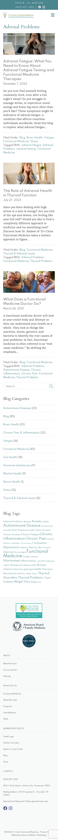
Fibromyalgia (20, 552)
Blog (22, 137)
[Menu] (53, 15)
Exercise (8, 552)
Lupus (6, 565)
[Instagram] (10, 810)
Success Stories (10, 670)
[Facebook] (5, 810)
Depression (11, 547)
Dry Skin (38, 547)
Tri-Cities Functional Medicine (25, 832)
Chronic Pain (30, 373)
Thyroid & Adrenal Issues (19, 253)
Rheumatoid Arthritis (14, 573)
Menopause (16, 565)
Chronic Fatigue (30, 534)
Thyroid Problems (41, 261)
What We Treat (10, 700)
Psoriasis (47, 569)
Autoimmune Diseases (17, 408)
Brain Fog (17, 530)
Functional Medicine (16, 141)
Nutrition (18, 569)
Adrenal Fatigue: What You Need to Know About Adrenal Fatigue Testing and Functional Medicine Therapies (28, 70)
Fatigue (49, 137)
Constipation (39, 543)
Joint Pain (41, 561)
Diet (31, 547)
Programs (7, 706)
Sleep (28, 574)
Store (5, 762)
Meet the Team (10, 664)
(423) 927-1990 (25, 7)
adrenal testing (26, 149)
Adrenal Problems (32, 257)
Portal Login (8, 737)
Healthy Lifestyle (30, 557)
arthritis (45, 522)
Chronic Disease (12, 534)
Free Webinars (9, 713)
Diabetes (24, 548)
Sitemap (7, 676)
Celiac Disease (43, 530)
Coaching (14, 543)
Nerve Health (11, 482)
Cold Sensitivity (26, 543)
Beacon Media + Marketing (34, 835)
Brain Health (35, 137)
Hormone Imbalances (16, 465)
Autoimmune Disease (16, 370)
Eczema (47, 548)
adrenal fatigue (31, 145)
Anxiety (37, 521)
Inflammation (28, 561)
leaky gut (50, 561)
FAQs (5, 719)
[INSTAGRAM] (43, 7)
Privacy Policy (46, 832)
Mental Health (12, 473)
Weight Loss (35, 582)
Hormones (11, 560)
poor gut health (32, 569)
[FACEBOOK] (39, 7)
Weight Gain (22, 582)
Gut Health (10, 457)
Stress (34, 141)
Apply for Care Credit (13, 749)
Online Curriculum (11, 743)
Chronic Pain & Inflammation (21, 433)
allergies (27, 522)
